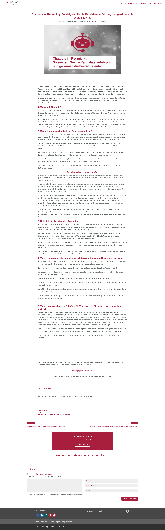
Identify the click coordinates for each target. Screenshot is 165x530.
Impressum (60, 522)
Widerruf (44, 522)
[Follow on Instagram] (54, 515)
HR (89, 21)
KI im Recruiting (41, 412)
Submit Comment (129, 499)
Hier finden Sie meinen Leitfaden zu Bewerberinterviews (54, 414)
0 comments (102, 21)
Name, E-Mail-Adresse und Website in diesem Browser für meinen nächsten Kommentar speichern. (56, 494)
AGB (38, 522)
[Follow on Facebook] (38, 515)
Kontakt (51, 522)
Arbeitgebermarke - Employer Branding (77, 21)
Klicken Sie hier (82, 444)
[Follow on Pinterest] (50, 515)
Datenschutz (69, 522)
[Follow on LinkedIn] (42, 515)
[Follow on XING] (46, 515)
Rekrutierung (94, 21)
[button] (4, 526)
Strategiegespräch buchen (82, 371)
